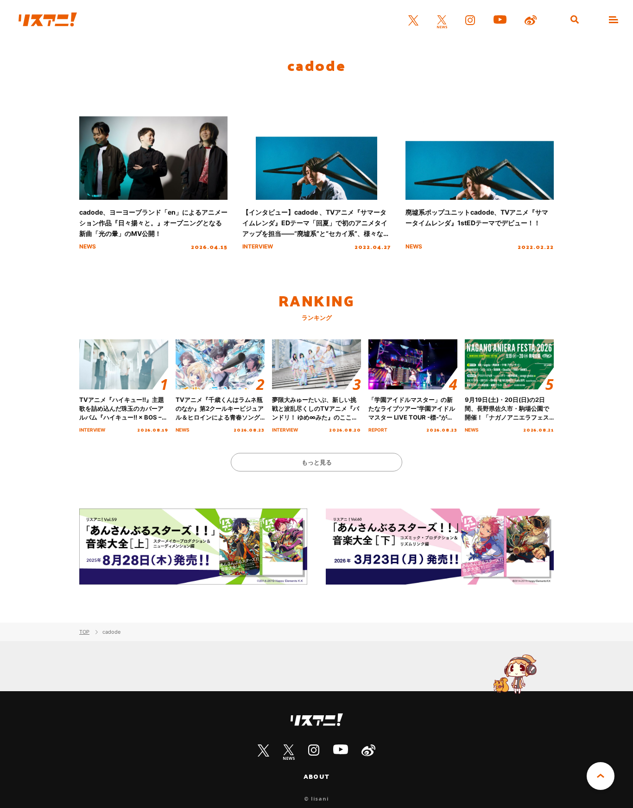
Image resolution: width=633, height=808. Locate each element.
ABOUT (316, 776)
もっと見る (317, 462)
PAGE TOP (600, 776)
